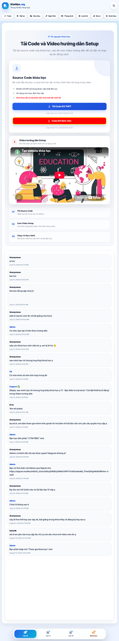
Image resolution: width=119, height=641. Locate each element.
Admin (12, 327)
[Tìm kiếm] (114, 6)
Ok (10, 371)
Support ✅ (14, 386)
